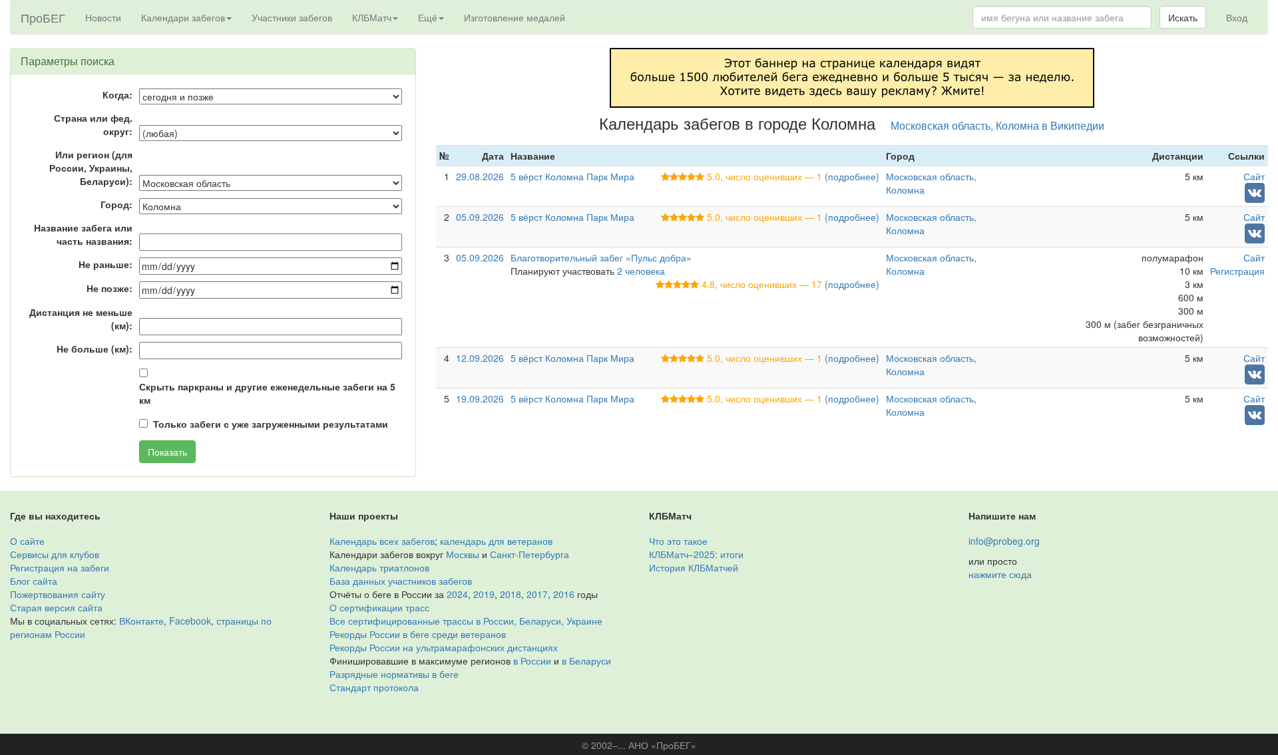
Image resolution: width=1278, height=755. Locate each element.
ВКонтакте (141, 620)
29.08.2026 (480, 176)
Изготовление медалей (514, 17)
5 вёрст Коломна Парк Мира (572, 176)
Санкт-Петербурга (529, 554)
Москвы (462, 554)
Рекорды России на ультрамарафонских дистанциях (443, 647)
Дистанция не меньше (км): (80, 318)
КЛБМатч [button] (371, 17)
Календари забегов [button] (183, 17)
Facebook (190, 620)
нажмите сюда (1000, 574)
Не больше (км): (94, 348)
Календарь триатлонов (379, 567)
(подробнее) (852, 176)
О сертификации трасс (379, 607)
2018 (510, 594)
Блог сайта (33, 580)
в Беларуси (586, 660)
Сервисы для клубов (54, 554)
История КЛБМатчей (693, 567)
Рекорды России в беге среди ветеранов (417, 634)
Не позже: (109, 288)
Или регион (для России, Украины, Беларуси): (90, 168)
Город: (116, 204)
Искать (1182, 17)
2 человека (641, 270)
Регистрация (1237, 270)
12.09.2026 (480, 358)
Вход (1236, 17)
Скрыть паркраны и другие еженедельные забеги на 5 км (267, 393)
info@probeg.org (1004, 540)
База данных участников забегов (400, 580)
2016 (563, 594)
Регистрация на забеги (59, 567)
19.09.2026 (480, 398)
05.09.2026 (480, 217)
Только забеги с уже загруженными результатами (270, 423)
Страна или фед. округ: (93, 124)
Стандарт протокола (374, 687)
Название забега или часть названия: (83, 234)
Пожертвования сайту (57, 594)
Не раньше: (105, 264)
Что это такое (678, 540)
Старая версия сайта (56, 607)
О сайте (27, 540)
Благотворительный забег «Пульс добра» (601, 257)
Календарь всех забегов (382, 540)
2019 (484, 594)
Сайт (1254, 176)
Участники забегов (292, 17)
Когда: (117, 94)
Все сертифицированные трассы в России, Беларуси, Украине (465, 620)
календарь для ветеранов (496, 540)
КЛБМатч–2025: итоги (696, 554)
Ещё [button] (427, 17)
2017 (537, 594)
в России (532, 660)
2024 (457, 594)
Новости (103, 17)
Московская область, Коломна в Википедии (997, 125)
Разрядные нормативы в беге (394, 673)
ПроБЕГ (43, 17)
